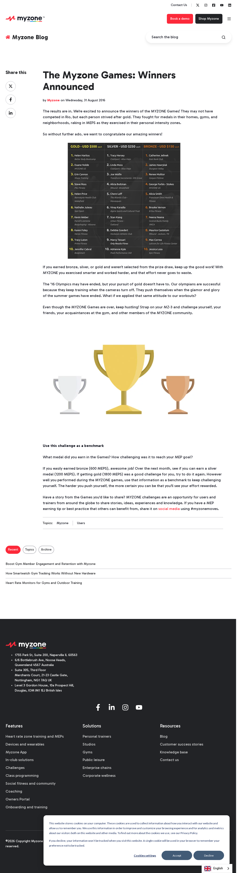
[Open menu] (229, 18)
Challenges (15, 767)
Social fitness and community (31, 783)
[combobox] (217, 868)
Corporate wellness (99, 775)
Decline (209, 855)
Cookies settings (145, 855)
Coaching (14, 791)
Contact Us (179, 5)
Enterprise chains (97, 767)
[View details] (198, 5)
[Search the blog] (223, 37)
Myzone (63, 523)
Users (81, 523)
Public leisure (94, 760)
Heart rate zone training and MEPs (35, 736)
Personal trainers (97, 736)
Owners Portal (18, 799)
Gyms (87, 752)
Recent (13, 549)
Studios (89, 744)
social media (169, 509)
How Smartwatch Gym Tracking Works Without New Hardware (51, 573)
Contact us (169, 760)
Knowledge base (174, 752)
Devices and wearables (25, 744)
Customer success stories (181, 744)
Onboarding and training (26, 807)
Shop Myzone (209, 19)
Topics (29, 549)
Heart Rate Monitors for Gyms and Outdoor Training (44, 583)
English (218, 868)
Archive (46, 549)
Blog (164, 736)
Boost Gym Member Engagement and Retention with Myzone (51, 564)
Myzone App (16, 752)
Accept (177, 855)
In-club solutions (20, 760)
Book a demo (180, 19)
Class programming (22, 775)
